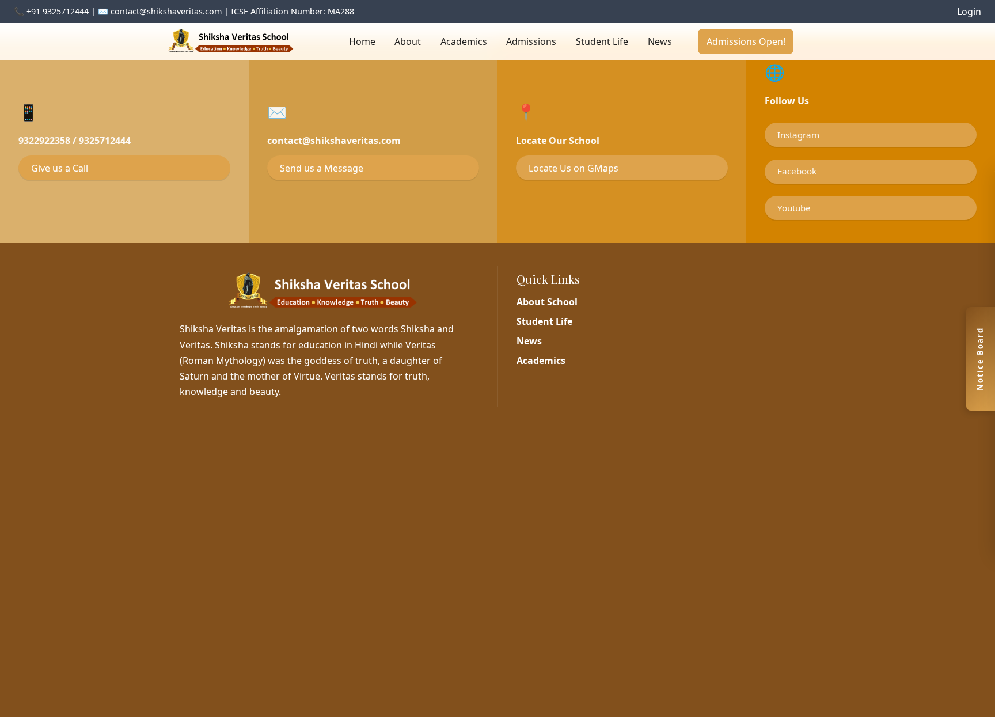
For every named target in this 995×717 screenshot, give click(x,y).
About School (547, 301)
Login (969, 11)
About (407, 41)
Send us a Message (321, 168)
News (660, 41)
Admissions (531, 41)
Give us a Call (59, 168)
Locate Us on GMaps (573, 168)
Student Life (602, 41)
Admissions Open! (746, 41)
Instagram (798, 135)
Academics (463, 41)
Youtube (794, 208)
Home (362, 41)
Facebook (796, 171)
